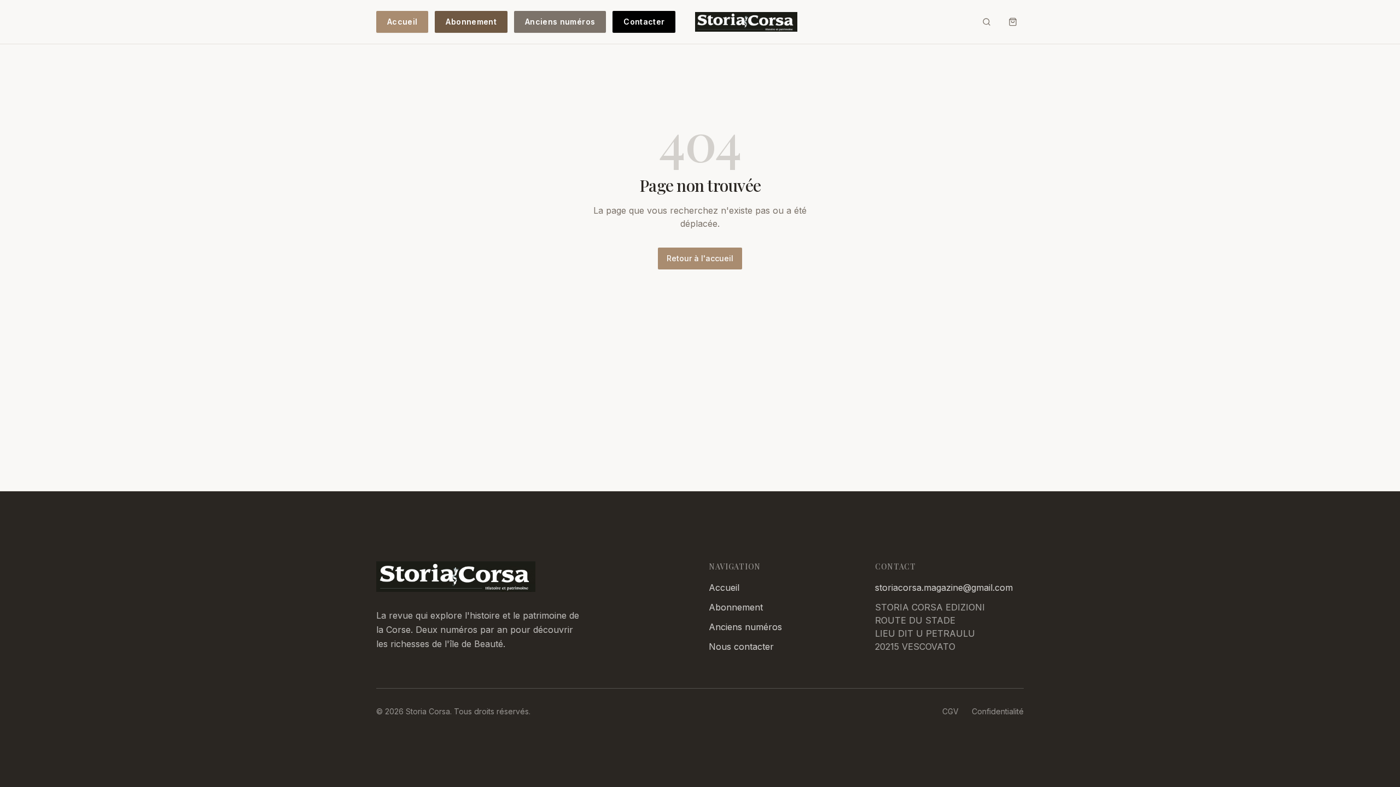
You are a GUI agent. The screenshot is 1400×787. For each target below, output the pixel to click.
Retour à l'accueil (700, 258)
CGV (950, 711)
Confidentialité (998, 711)
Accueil (402, 21)
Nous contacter (741, 646)
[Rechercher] (987, 22)
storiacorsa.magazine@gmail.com (944, 587)
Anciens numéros (560, 21)
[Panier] (1013, 22)
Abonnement (471, 21)
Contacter (643, 21)
